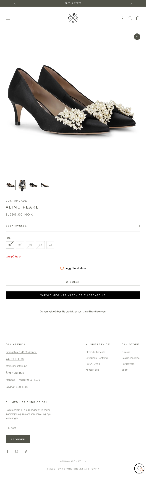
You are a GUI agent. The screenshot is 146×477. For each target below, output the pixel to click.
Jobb (124, 369)
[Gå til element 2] (22, 186)
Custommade (16, 200)
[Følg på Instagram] (17, 451)
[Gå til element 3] (33, 185)
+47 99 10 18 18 (15, 358)
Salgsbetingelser (131, 357)
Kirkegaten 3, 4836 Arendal (21, 352)
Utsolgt (73, 282)
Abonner (18, 439)
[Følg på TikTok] (26, 451)
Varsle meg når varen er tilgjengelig (73, 295)
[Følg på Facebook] (7, 451)
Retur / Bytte (93, 363)
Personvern (128, 363)
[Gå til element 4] (45, 185)
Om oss (126, 352)
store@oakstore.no (16, 365)
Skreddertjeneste (95, 352)
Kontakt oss (92, 369)
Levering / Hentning (97, 357)
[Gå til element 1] (11, 185)
